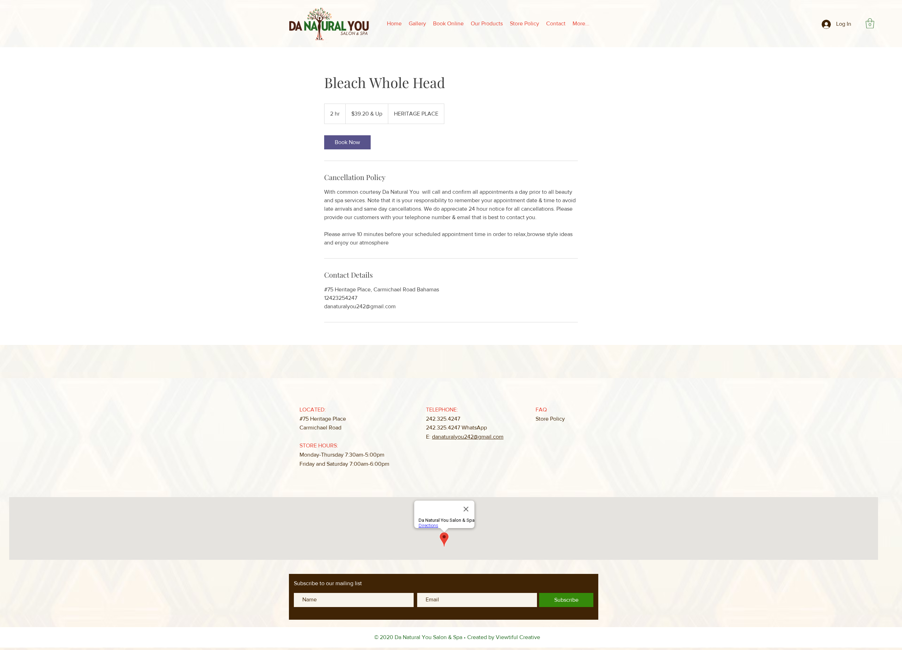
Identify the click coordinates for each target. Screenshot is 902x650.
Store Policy (550, 419)
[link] (347, 142)
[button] (870, 23)
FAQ (541, 410)
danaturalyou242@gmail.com (467, 437)
